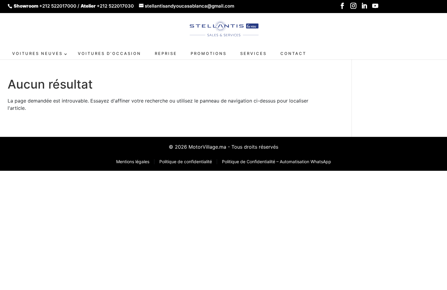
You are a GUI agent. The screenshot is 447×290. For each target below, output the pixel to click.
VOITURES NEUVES (37, 53)
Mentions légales (133, 161)
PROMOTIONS (209, 53)
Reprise (166, 53)
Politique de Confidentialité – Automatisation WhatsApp (276, 161)
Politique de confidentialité (186, 161)
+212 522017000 (57, 6)
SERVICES (253, 53)
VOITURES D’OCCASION (109, 53)
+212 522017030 (115, 6)
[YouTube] (375, 7)
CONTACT (293, 53)
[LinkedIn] (364, 7)
